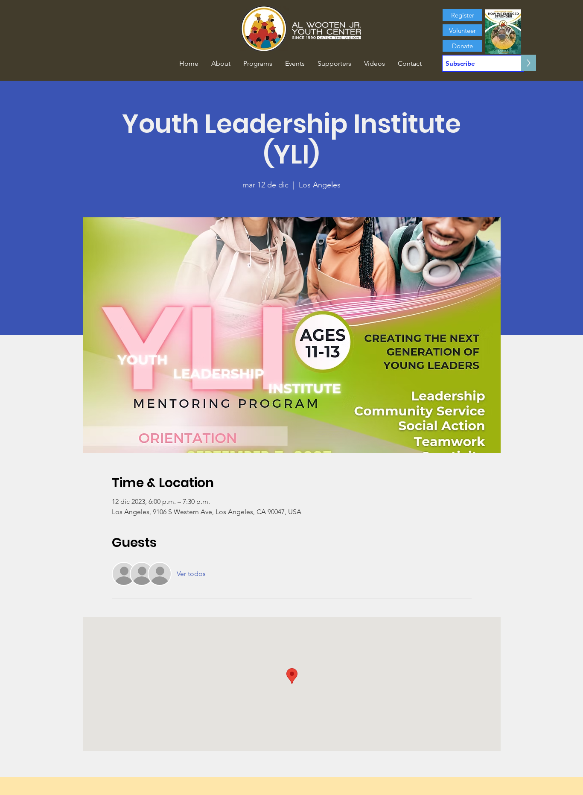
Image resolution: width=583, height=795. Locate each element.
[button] (221, 63)
